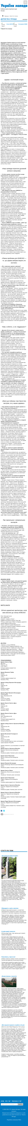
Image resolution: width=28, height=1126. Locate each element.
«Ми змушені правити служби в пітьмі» (13, 1025)
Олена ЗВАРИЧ (9, 24)
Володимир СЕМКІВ (22, 24)
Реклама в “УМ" (17, 1101)
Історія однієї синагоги (8, 931)
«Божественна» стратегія (9, 976)
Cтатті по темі (7, 850)
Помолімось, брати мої (8, 957)
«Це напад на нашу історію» (9, 855)
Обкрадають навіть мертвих (9, 908)
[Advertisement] (14, 831)
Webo (19, 1119)
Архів (2, 1101)
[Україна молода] (14, 6)
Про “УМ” (8, 1101)
